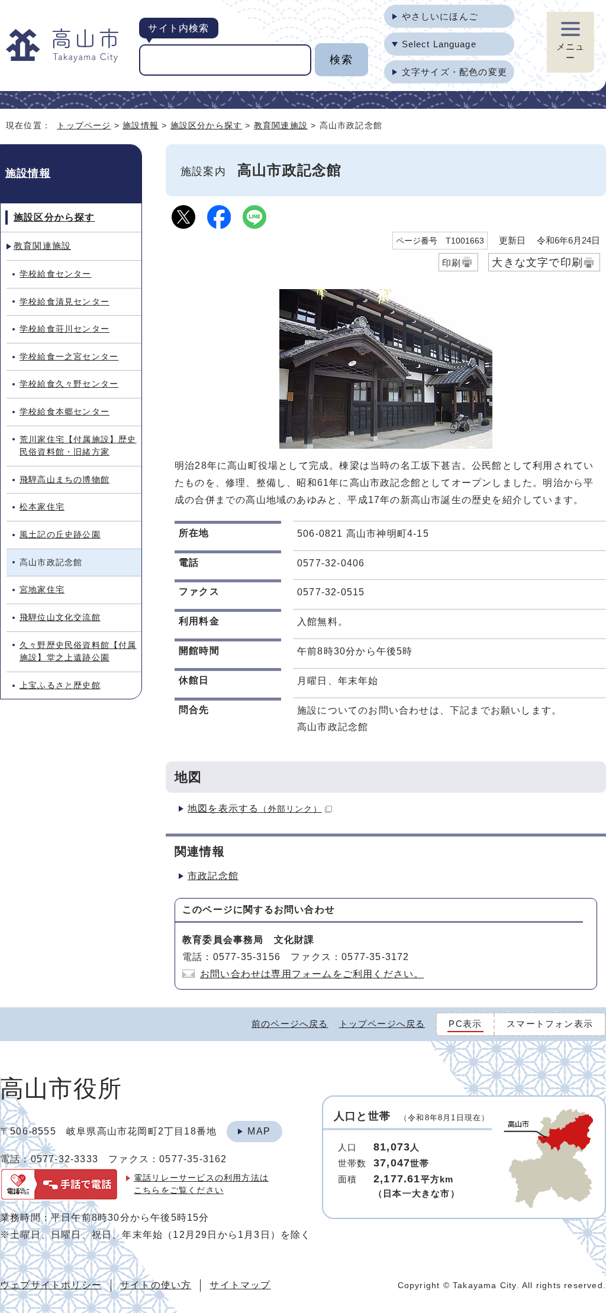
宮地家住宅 (42, 589)
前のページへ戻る (290, 1024)
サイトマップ (239, 1285)
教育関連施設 (281, 125)
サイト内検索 (178, 28)
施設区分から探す (206, 125)
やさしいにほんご (440, 16)
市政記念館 (213, 876)
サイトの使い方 (155, 1285)
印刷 (451, 263)
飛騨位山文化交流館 (60, 617)
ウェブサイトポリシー (51, 1285)
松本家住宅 (42, 506)
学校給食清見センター (64, 301)
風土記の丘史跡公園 (60, 534)
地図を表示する (255, 808)
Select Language (439, 44)
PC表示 (465, 1024)
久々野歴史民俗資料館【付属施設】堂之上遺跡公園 (78, 651)
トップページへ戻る (382, 1024)
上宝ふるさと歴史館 (60, 685)
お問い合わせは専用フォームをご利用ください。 (312, 974)
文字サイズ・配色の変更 (454, 72)
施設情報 (141, 125)
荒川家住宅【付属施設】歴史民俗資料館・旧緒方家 (78, 446)
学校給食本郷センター (64, 411)
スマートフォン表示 (550, 1024)
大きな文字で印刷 (537, 262)
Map (258, 1131)
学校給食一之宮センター (69, 356)
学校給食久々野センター (69, 383)
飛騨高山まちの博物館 (64, 479)
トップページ (84, 125)
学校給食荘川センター (64, 328)
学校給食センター (56, 273)
